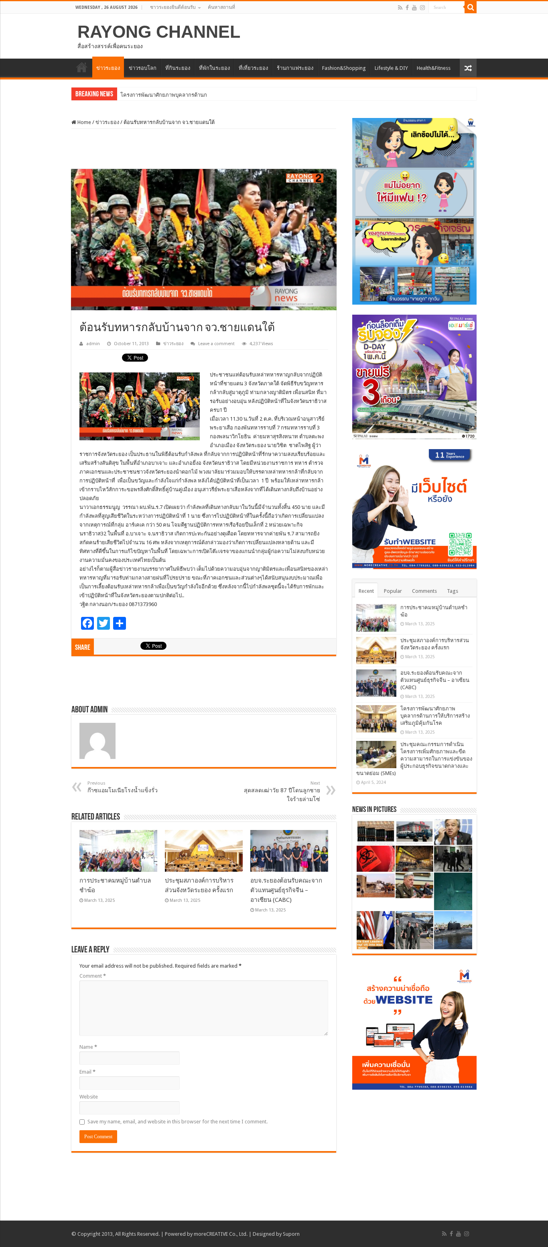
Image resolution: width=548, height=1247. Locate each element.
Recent (366, 591)
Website (88, 1097)
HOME (81, 67)
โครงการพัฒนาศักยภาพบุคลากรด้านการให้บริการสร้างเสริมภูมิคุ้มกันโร (201, 95)
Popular (393, 591)
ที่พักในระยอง (214, 68)
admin (93, 343)
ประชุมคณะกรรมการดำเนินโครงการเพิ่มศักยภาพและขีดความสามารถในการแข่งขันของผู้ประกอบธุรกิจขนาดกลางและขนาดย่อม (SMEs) (414, 758)
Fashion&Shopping (344, 68)
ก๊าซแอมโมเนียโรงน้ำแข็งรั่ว (122, 787)
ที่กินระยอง (177, 68)
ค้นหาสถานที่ (221, 7)
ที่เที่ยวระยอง (253, 68)
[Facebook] (407, 7)
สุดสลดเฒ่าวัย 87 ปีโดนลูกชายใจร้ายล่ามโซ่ (282, 791)
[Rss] (400, 7)
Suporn (291, 1234)
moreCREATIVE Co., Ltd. (221, 1234)
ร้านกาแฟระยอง (295, 68)
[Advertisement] (204, 149)
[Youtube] (414, 7)
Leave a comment (216, 343)
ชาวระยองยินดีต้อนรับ (173, 7)
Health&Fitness (434, 68)
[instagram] (422, 7)
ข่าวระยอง (108, 68)
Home (83, 122)
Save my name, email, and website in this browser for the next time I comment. (177, 1122)
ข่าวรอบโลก (142, 68)
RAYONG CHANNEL (158, 31)
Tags (452, 591)
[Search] (471, 7)
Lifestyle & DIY (391, 68)
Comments (424, 591)
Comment (92, 976)
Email (87, 1072)
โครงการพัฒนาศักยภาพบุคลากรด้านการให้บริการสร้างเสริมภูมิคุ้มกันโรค (435, 716)
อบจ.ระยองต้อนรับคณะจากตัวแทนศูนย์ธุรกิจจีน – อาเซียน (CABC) (286, 890)
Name (88, 1047)
